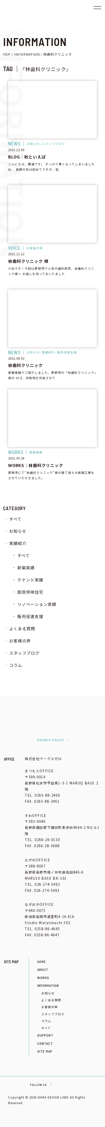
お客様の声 (20, 641)
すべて (15, 519)
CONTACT (45, 1043)
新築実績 (26, 568)
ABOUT (42, 969)
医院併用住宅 (30, 592)
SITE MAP (44, 1051)
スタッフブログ (24, 653)
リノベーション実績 (36, 604)
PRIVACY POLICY (50, 740)
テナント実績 (30, 580)
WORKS (43, 977)
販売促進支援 (30, 616)
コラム (15, 665)
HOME (41, 961)
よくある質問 (22, 628)
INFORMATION (48, 985)
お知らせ (18, 531)
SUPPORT (45, 1035)
